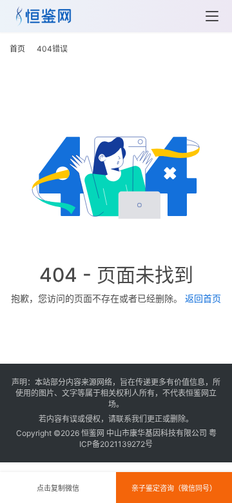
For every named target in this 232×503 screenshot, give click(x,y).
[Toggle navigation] (212, 16)
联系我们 (131, 419)
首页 (17, 49)
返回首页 (203, 298)
